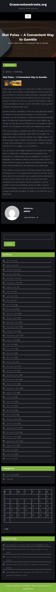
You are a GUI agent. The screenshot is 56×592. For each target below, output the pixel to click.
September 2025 (12, 283)
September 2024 (12, 336)
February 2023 (12, 419)
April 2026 (10, 261)
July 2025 (10, 292)
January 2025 (11, 318)
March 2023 (11, 415)
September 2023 (12, 388)
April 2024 (10, 358)
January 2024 (11, 371)
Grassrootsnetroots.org (28, 4)
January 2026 (11, 274)
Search (9, 244)
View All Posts (30, 217)
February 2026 (12, 270)
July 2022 (10, 450)
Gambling (18, 72)
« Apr (6, 529)
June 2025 (10, 296)
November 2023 (12, 380)
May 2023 (10, 406)
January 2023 (11, 423)
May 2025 (10, 300)
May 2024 (10, 353)
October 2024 (11, 331)
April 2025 (10, 305)
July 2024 (10, 344)
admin (8, 72)
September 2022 (12, 441)
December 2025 (12, 278)
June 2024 (10, 349)
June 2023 (10, 402)
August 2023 (11, 393)
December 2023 (12, 375)
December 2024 (12, 322)
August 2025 (11, 287)
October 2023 (11, 384)
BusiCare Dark (43, 586)
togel (8, 479)
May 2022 (10, 459)
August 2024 (11, 340)
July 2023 (10, 397)
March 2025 (11, 309)
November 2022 (12, 432)
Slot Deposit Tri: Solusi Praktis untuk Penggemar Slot (27, 545)
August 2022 (11, 445)
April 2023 (10, 410)
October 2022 (11, 437)
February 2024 (12, 366)
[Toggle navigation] (28, 16)
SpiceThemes (28, 589)
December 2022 (12, 428)
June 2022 (10, 454)
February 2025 (12, 314)
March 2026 (11, 265)
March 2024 (11, 362)
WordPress (25, 586)
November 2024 (12, 327)
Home (10, 43)
